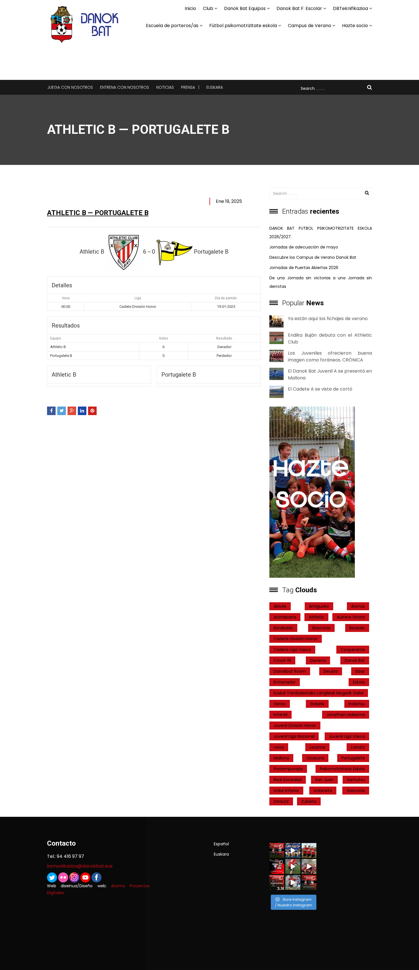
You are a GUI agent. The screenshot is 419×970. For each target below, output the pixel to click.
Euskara (214, 87)
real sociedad (288, 780)
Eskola (359, 682)
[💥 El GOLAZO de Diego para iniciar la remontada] (292, 882)
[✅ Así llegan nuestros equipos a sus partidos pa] (276, 882)
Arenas (358, 606)
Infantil (280, 715)
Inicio (190, 8)
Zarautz (281, 801)
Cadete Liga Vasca (292, 649)
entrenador (285, 682)
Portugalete (353, 758)
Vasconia (356, 790)
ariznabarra (285, 617)
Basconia (321, 628)
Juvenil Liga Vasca (347, 736)
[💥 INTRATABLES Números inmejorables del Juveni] (309, 850)
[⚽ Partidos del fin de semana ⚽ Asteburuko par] (276, 866)
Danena (318, 660)
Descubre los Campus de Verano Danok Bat (312, 257)
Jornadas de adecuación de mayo (303, 247)
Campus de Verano (309, 25)
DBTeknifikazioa (350, 8)
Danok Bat (355, 660)
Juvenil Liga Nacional (294, 736)
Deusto (331, 671)
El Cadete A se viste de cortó (320, 389)
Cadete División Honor (296, 639)
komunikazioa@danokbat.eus (80, 866)
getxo (280, 704)
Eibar (360, 671)
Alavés (280, 606)
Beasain (357, 628)
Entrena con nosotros (124, 87)
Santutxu (356, 780)
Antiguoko (319, 606)
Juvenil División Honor (295, 725)
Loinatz (358, 747)
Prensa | (190, 87)
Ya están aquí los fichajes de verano (328, 318)
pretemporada (288, 769)
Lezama (317, 747)
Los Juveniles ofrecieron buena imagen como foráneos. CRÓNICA (330, 356)
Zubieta (308, 801)
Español (221, 844)
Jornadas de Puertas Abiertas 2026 (303, 267)
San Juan (324, 780)
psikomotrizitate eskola (342, 769)
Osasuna (315, 758)
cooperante (353, 649)
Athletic (316, 617)
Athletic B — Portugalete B (98, 213)
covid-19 (282, 660)
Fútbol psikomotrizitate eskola (243, 25)
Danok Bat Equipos (245, 8)
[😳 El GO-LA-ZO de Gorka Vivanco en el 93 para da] (309, 866)
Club (208, 8)
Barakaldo (283, 628)
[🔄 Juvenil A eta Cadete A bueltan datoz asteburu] (309, 882)
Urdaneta (323, 790)
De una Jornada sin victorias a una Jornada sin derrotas (320, 282)
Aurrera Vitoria (351, 617)
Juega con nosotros (70, 87)
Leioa (279, 747)
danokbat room (290, 671)
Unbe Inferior (286, 790)
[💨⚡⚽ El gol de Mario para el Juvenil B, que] (292, 866)
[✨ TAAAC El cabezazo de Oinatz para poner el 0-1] (292, 850)
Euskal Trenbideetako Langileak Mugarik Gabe (319, 693)
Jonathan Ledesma (345, 715)
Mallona (281, 758)
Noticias (165, 87)
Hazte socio (355, 25)
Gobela (317, 704)
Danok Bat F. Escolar (299, 8)
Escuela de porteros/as (172, 25)
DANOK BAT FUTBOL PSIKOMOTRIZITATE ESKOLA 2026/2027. (320, 232)
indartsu (357, 704)
